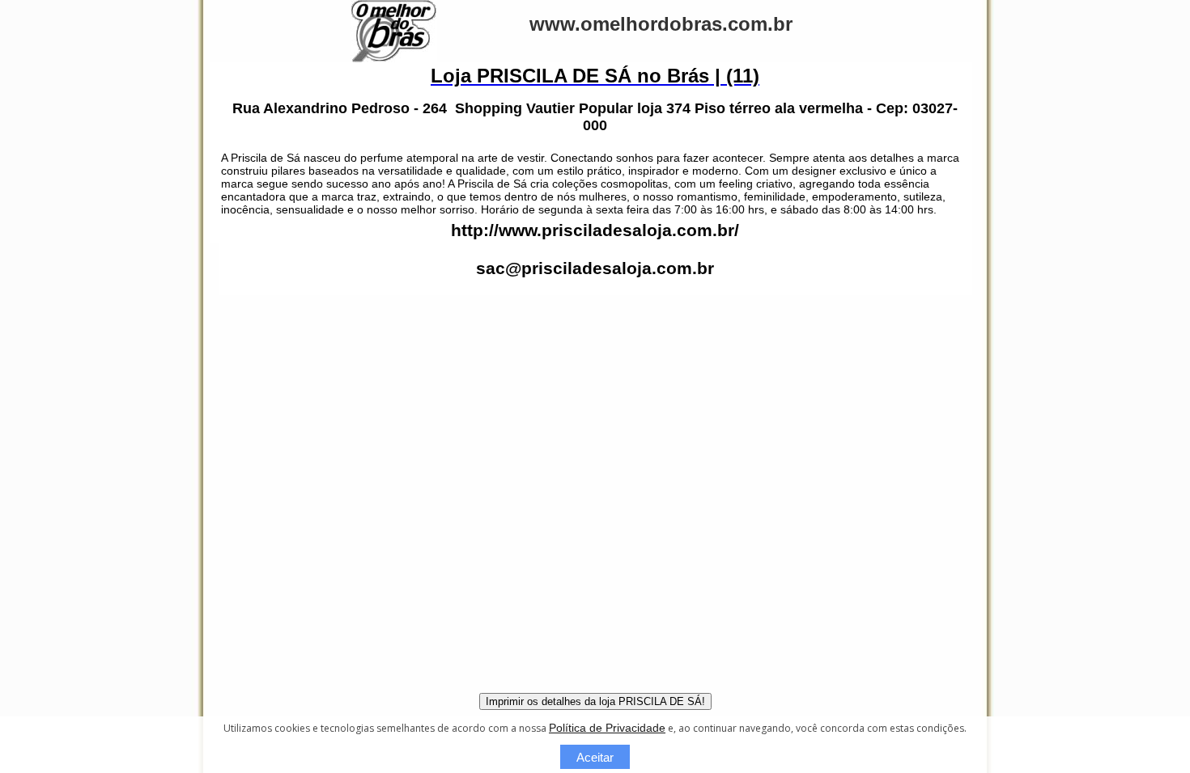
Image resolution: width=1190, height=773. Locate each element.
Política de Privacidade (607, 727)
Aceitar (595, 757)
